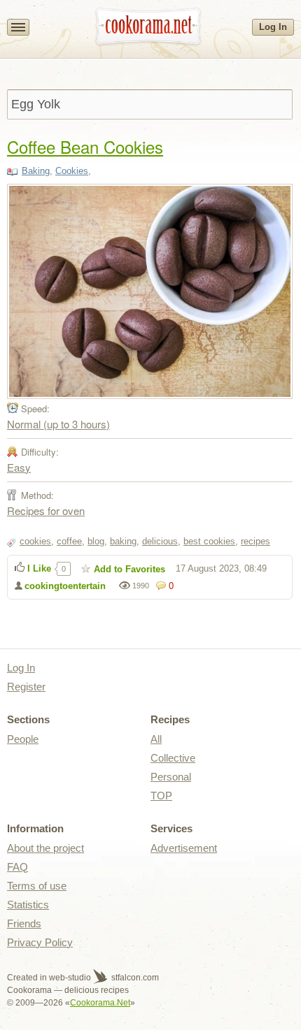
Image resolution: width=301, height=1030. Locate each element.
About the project (45, 848)
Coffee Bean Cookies (85, 146)
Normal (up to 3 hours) (58, 423)
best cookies (209, 541)
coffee (69, 541)
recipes (255, 541)
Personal (170, 777)
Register (26, 686)
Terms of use (36, 886)
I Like (39, 568)
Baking (36, 171)
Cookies (71, 171)
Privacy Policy (40, 942)
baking (123, 541)
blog (96, 541)
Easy (19, 467)
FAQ (17, 867)
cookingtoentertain (65, 586)
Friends (24, 923)
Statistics (28, 905)
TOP (161, 795)
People (22, 739)
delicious (160, 541)
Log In (273, 27)
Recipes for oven (46, 510)
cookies (35, 541)
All (156, 739)
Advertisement (183, 848)
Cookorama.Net (100, 1003)
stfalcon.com (134, 977)
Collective (172, 758)
